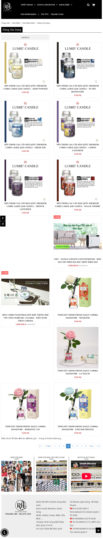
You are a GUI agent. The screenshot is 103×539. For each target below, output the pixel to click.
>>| (98, 446)
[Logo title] (7, 6)
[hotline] (4, 532)
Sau (91, 446)
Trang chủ (5, 23)
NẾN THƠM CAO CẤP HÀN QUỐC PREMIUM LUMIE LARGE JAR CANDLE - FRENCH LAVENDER (25, 206)
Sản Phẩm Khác (29, 23)
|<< (40, 446)
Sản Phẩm (16, 23)
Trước (48, 446)
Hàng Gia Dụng (43, 23)
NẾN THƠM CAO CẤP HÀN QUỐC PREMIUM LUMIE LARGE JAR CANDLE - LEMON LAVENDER (78, 147)
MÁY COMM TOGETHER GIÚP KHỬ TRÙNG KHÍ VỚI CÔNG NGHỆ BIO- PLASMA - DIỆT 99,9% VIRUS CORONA (25, 318)
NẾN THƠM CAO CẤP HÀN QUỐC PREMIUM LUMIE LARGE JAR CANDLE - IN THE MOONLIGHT (78, 88)
